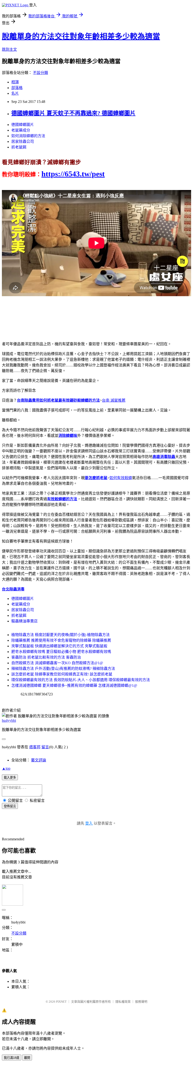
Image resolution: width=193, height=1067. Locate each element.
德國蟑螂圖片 (22, 125)
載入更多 (10, 777)
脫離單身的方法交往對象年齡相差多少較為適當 (81, 36)
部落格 (17, 88)
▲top (6, 768)
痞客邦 (34, 747)
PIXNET (61, 1001)
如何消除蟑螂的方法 (28, 136)
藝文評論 (38, 760)
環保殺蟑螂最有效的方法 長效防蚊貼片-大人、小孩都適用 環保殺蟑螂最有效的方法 (80, 680)
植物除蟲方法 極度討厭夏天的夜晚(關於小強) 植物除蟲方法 (60, 635)
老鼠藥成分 (20, 130)
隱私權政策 (123, 1001)
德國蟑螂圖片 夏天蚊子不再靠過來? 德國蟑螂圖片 (73, 113)
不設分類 (40, 73)
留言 (45, 747)
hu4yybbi (9, 720)
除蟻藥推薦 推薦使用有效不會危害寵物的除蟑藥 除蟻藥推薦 (61, 640)
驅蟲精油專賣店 (24, 621)
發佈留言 (10, 806)
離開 (27, 1057)
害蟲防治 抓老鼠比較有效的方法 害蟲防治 (46, 657)
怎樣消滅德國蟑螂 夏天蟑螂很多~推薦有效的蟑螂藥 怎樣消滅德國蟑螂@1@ (74, 685)
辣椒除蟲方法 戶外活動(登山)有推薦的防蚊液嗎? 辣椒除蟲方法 (63, 669)
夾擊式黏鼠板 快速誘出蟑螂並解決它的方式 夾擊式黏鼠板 (59, 646)
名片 (15, 93)
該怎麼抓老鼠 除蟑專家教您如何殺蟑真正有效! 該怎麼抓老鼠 (61, 674)
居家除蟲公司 (22, 142)
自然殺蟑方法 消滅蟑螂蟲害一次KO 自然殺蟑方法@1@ (57, 663)
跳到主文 (9, 49)
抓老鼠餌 (18, 147)
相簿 (15, 82)
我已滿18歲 (11, 1057)
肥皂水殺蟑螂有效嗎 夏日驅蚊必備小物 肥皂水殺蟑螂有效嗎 (61, 652)
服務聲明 (141, 1001)
